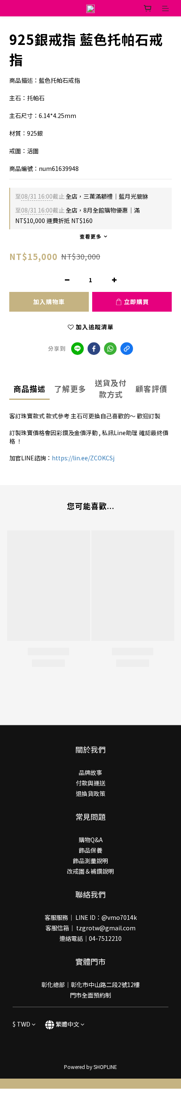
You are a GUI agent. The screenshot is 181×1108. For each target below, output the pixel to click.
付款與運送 (90, 783)
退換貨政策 (90, 793)
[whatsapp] (110, 348)
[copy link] (126, 348)
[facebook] (94, 348)
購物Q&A (91, 839)
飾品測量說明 (90, 860)
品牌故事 (90, 772)
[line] (77, 348)
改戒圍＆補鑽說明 (90, 871)
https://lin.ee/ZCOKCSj (83, 458)
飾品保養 (90, 850)
